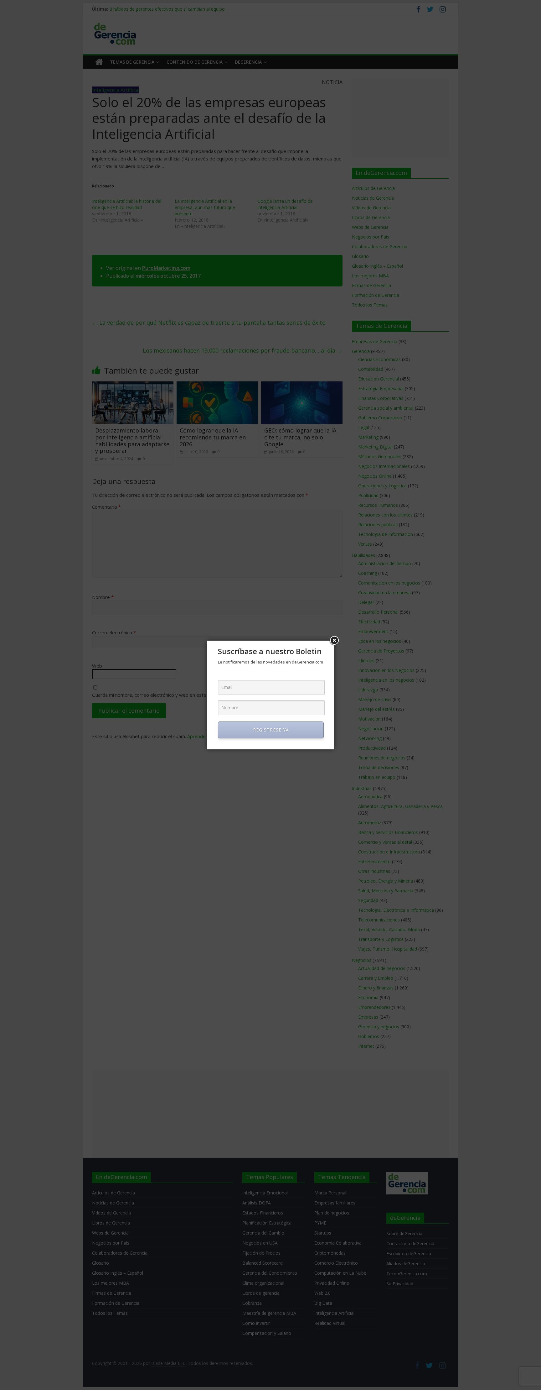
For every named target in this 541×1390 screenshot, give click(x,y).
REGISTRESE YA (271, 730)
